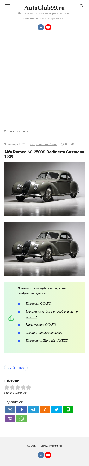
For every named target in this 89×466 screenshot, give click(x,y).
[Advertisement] (44, 82)
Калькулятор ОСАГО (41, 324)
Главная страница (16, 131)
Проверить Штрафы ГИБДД (47, 340)
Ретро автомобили (43, 144)
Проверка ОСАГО (38, 303)
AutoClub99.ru (44, 7)
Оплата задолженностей (44, 332)
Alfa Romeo (17, 368)
